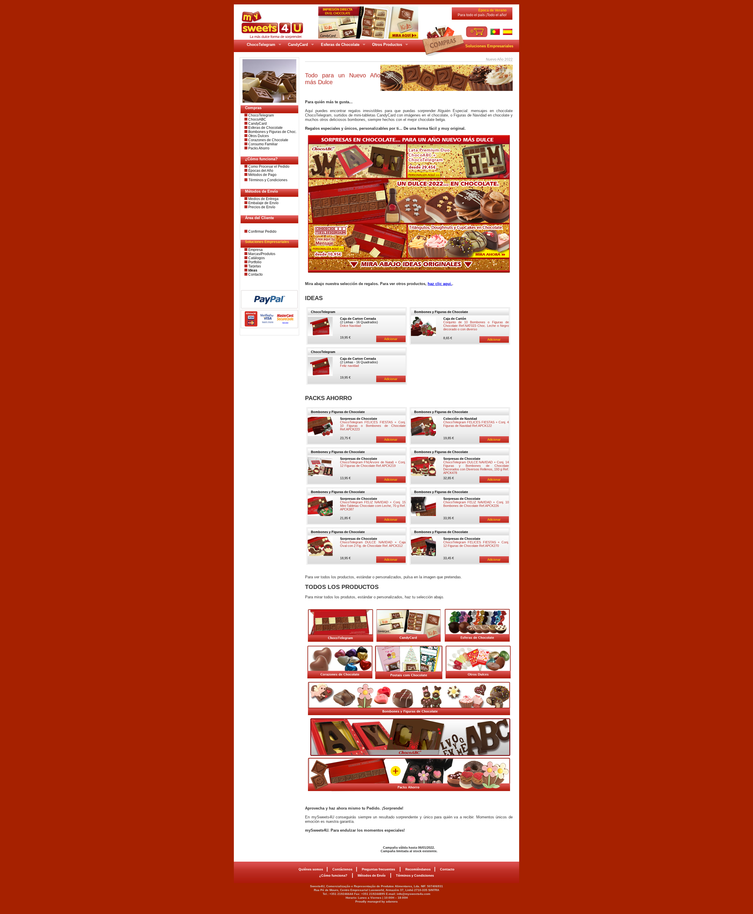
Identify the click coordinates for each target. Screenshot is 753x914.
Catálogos (256, 258)
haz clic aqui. (440, 284)
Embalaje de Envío (263, 203)
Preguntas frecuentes (379, 869)
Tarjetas (254, 266)
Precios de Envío (261, 207)
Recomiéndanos (418, 869)
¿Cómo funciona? (333, 875)
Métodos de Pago (261, 175)
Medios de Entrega (263, 199)
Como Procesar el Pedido (268, 166)
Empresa (255, 250)
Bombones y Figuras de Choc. (271, 132)
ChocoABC (256, 119)
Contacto (255, 274)
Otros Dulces (258, 136)
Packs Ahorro (258, 148)
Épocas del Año (260, 171)
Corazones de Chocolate (267, 140)
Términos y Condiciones (268, 180)
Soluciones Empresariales (489, 46)
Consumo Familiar (262, 144)
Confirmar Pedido (261, 231)
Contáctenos (342, 869)
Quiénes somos (311, 869)
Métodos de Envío (372, 875)
